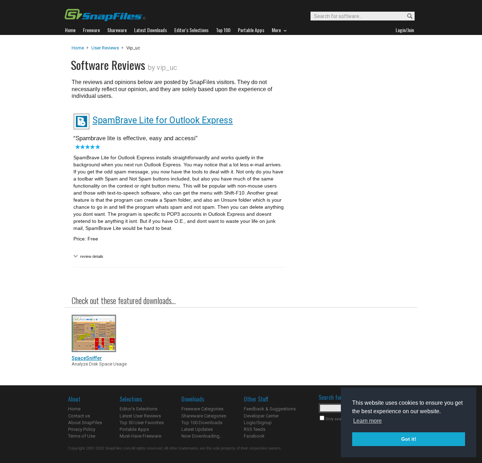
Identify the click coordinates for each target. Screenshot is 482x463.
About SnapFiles (85, 422)
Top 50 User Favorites (142, 422)
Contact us (79, 416)
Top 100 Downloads (201, 422)
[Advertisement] (350, 188)
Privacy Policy (81, 429)
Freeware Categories (202, 408)
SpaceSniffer (87, 358)
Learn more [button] (367, 421)
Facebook (254, 436)
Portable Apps (134, 429)
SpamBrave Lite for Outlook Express (162, 120)
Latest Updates (197, 429)
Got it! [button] (408, 439)
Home (78, 48)
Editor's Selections (138, 408)
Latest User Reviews (140, 416)
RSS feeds (254, 429)
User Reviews (105, 48)
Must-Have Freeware (140, 436)
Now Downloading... (202, 436)
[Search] (406, 16)
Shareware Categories (203, 416)
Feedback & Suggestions (270, 408)
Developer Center (261, 416)
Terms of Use (81, 436)
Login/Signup (258, 422)
